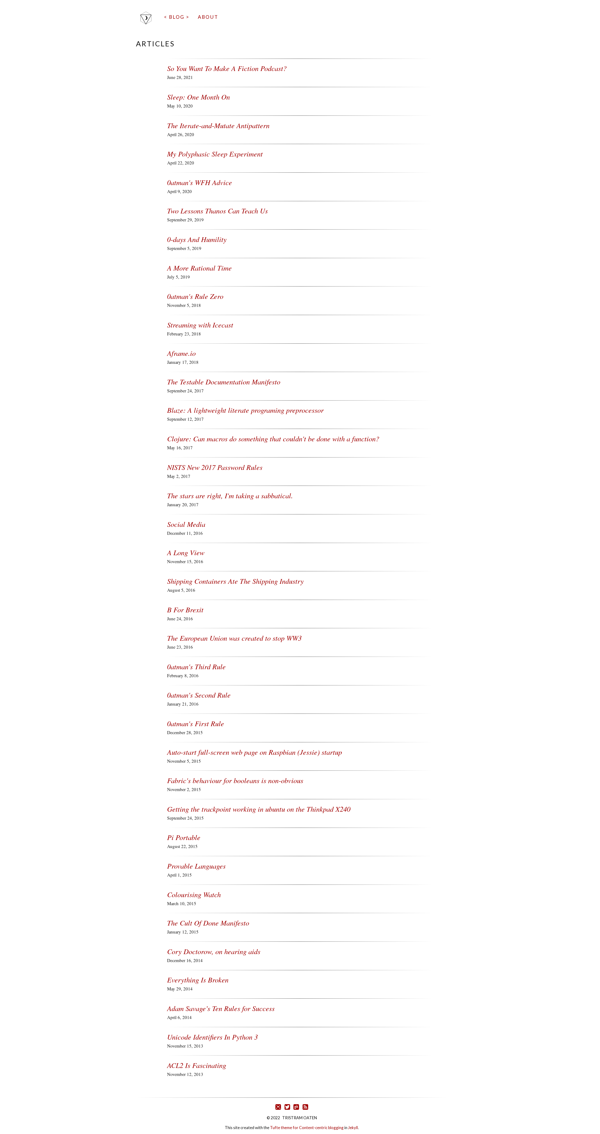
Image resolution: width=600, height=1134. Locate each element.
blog (176, 17)
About (208, 17)
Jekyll (353, 1127)
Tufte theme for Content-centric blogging (307, 1127)
